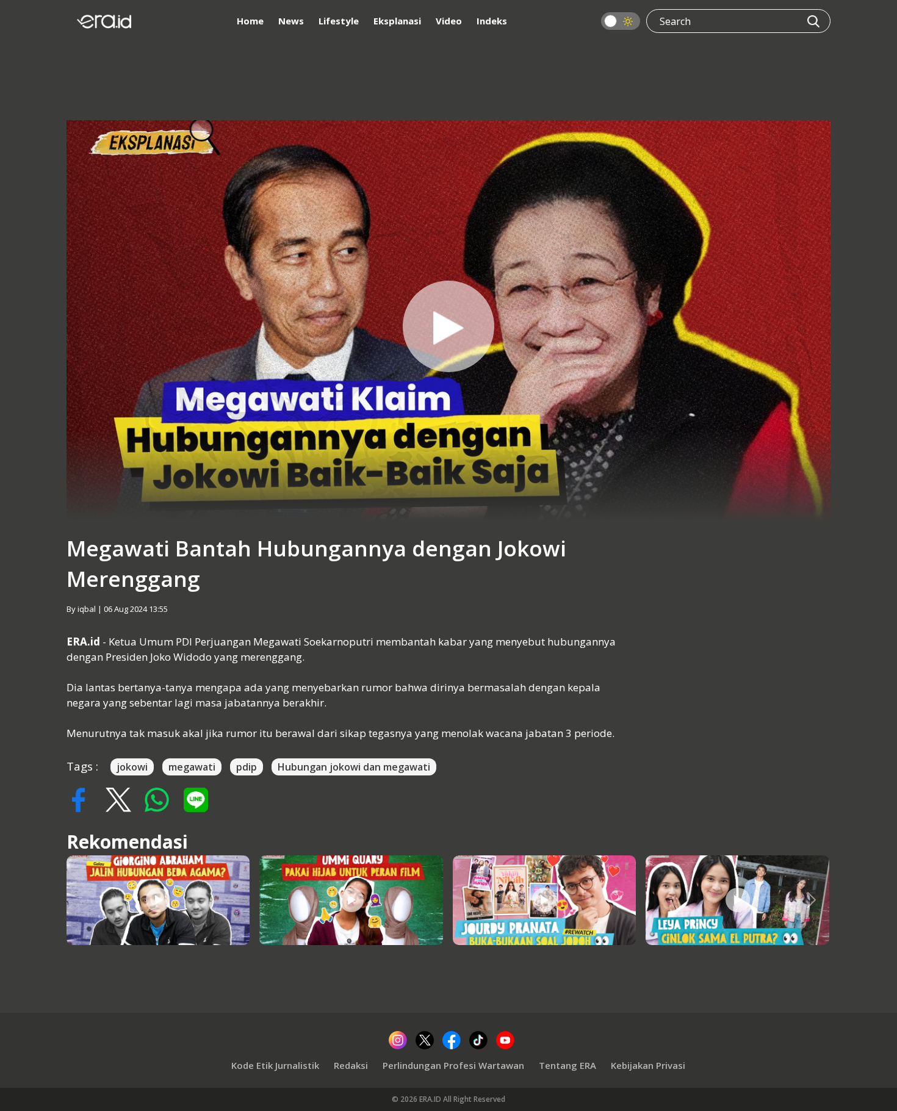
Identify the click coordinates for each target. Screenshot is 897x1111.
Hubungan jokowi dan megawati (354, 767)
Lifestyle (339, 21)
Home (250, 21)
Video (449, 21)
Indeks (492, 21)
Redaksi (351, 1065)
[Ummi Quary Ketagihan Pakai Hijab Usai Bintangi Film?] (351, 900)
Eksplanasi (397, 21)
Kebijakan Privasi (648, 1065)
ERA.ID (431, 1099)
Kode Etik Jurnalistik (275, 1065)
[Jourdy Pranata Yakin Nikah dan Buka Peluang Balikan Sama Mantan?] (544, 900)
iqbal (86, 608)
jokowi (132, 767)
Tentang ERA (567, 1065)
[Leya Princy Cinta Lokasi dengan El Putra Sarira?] (738, 900)
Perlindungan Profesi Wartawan (453, 1065)
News (291, 21)
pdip (246, 767)
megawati (191, 767)
